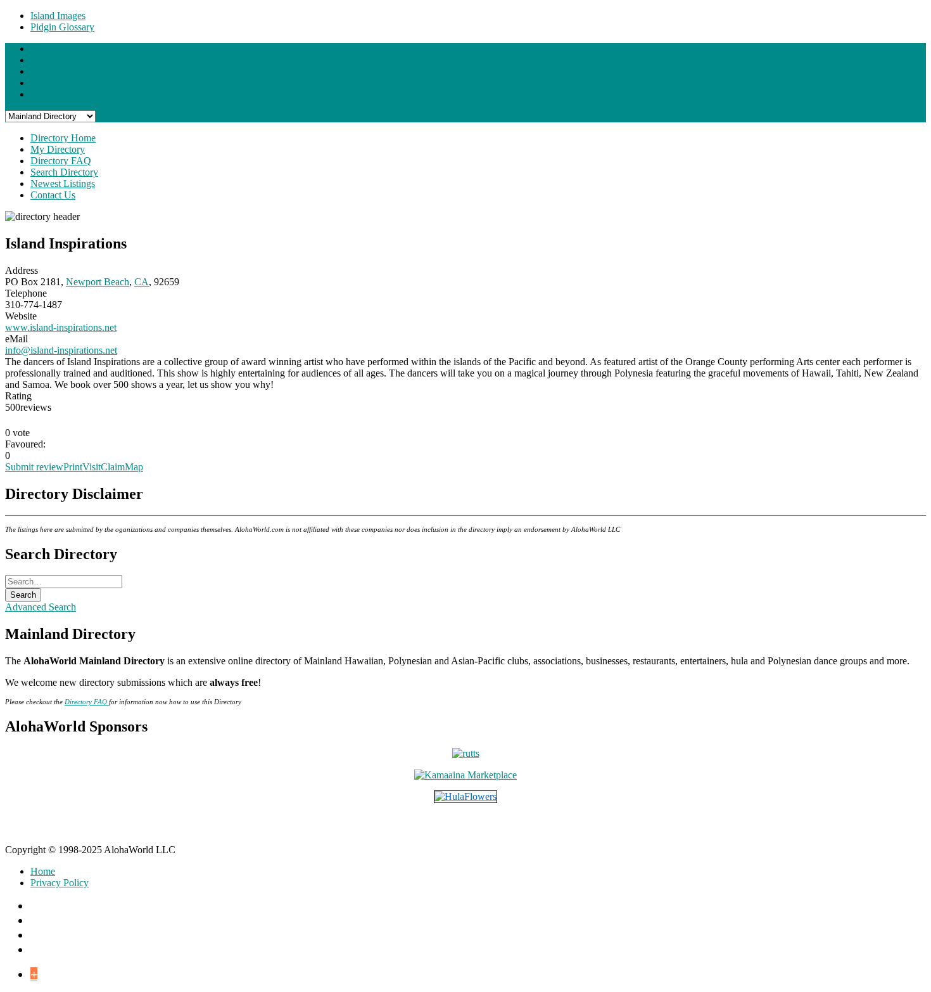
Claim (113, 466)
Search (23, 595)
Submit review (34, 466)
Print (72, 466)
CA (141, 281)
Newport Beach (97, 281)
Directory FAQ (87, 702)
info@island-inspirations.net (61, 350)
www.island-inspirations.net (61, 327)
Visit (91, 466)
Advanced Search (40, 607)
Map (134, 466)
